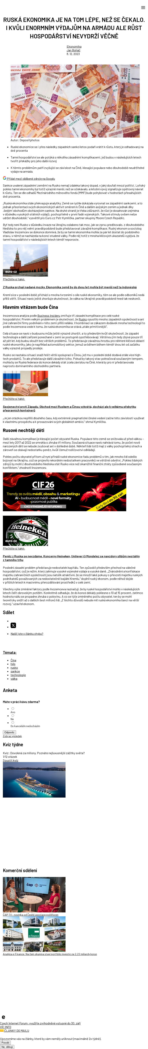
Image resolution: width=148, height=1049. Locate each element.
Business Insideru (48, 315)
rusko (14, 667)
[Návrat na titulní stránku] (20, 7)
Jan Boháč (73, 50)
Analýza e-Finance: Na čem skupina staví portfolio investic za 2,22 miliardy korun (50, 954)
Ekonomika (74, 46)
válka (14, 678)
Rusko (83, 319)
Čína (13, 660)
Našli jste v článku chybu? (27, 633)
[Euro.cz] (3, 1019)
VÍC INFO (5, 1027)
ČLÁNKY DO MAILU (16, 1030)
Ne (12, 719)
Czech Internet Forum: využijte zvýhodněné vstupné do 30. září (40, 1023)
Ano (13, 712)
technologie (18, 675)
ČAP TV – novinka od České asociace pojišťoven (30, 914)
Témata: (10, 652)
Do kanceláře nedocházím (25, 726)
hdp (13, 664)
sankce (15, 671)
